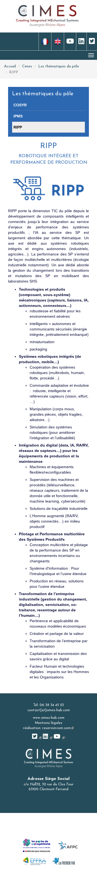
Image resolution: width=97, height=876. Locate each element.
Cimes (27, 66)
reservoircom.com (58, 728)
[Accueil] (47, 15)
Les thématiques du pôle (58, 66)
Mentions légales (48, 723)
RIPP (17, 127)
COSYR (20, 105)
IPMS (18, 116)
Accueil (10, 66)
